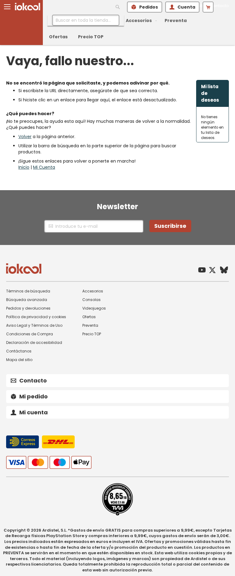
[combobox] (85, 20)
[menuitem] (140, 21)
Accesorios (92, 291)
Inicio (23, 167)
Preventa (90, 325)
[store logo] (27, 6)
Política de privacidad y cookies (36, 316)
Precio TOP (91, 334)
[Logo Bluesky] (224, 270)
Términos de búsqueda (28, 291)
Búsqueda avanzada (26, 299)
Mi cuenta (33, 412)
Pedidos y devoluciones (28, 308)
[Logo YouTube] (202, 270)
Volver (25, 137)
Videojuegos (94, 308)
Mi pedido (33, 396)
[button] (7, 7)
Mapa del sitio (19, 359)
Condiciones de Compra (29, 334)
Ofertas (89, 316)
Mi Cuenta (44, 167)
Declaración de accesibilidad (34, 342)
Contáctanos (19, 351)
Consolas (91, 299)
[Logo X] (212, 270)
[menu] (128, 29)
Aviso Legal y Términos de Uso (34, 325)
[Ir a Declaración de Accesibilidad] (117, 514)
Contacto (219, 6)
